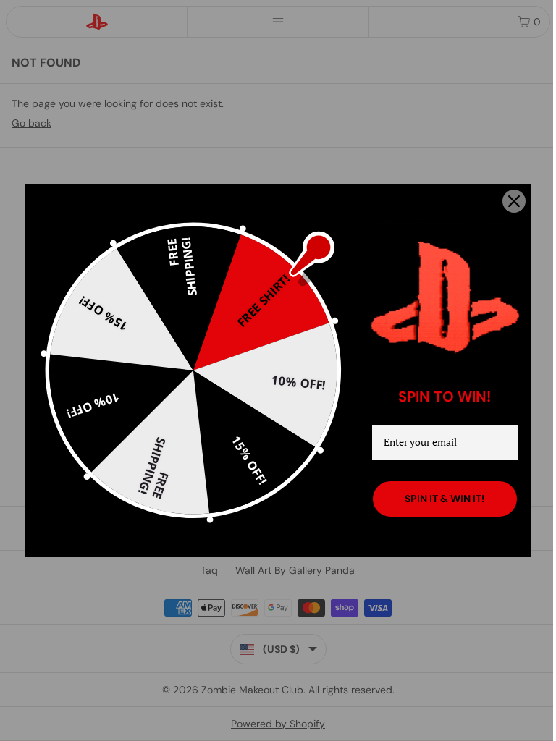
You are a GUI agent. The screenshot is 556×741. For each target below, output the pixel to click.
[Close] (514, 201)
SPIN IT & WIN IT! (444, 498)
